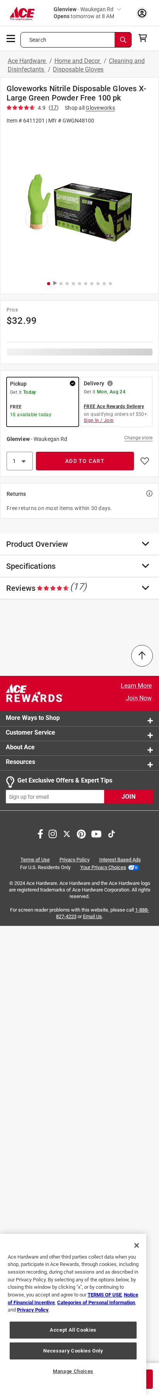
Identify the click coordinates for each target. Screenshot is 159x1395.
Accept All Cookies (73, 1330)
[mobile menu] (11, 38)
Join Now (139, 698)
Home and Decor (77, 61)
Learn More (136, 685)
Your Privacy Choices (103, 867)
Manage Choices (73, 1371)
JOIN (128, 797)
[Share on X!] (66, 833)
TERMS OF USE (105, 1295)
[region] (73, 1314)
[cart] (144, 38)
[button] (79, 201)
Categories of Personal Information (96, 1302)
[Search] (123, 40)
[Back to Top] (142, 656)
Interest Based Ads (120, 860)
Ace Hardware (27, 61)
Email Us (92, 916)
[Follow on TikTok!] (111, 833)
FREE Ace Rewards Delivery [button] (114, 406)
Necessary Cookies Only (73, 1351)
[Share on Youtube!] (96, 833)
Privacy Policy (74, 860)
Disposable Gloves (78, 69)
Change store (138, 438)
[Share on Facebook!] (40, 833)
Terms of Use (35, 860)
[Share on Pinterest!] (81, 833)
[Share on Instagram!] (53, 833)
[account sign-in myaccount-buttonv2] (142, 13)
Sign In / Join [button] (99, 420)
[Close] (136, 1245)
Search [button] (37, 40)
